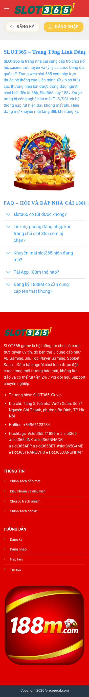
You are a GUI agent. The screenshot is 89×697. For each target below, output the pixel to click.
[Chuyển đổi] (8, 214)
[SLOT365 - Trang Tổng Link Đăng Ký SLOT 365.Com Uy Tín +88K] (44, 8)
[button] (7, 8)
